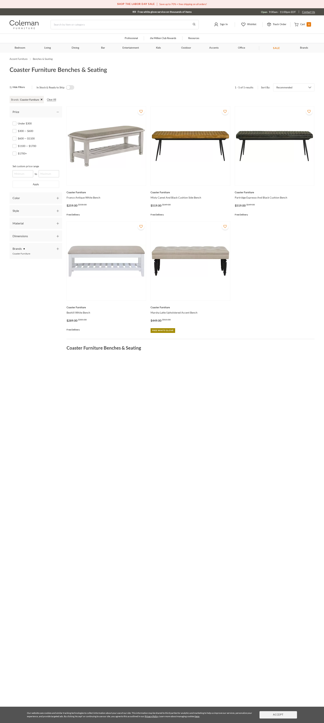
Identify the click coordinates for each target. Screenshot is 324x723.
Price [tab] (16, 112)
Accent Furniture (19, 58)
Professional (131, 38)
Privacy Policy (151, 716)
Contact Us (308, 12)
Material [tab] (18, 223)
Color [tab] (16, 198)
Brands (304, 48)
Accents (214, 48)
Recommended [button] (284, 87)
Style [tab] (16, 210)
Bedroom (20, 48)
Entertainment (130, 48)
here (197, 716)
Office (241, 48)
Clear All (51, 99)
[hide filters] (18, 87)
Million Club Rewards (163, 38)
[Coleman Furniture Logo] (24, 28)
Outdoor (186, 48)
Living (47, 48)
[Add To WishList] (141, 111)
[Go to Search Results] (194, 25)
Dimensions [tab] (20, 236)
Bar (103, 48)
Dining (75, 48)
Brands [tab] (21, 251)
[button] (221, 24)
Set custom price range (26, 166)
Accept (278, 715)
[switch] (70, 87)
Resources (193, 38)
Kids (158, 48)
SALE (276, 48)
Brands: (15, 99)
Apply (36, 184)
